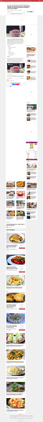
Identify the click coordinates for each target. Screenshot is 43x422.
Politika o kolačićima (22, 418)
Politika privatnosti (26, 418)
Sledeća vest (21, 78)
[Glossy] (32, 417)
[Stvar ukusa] (3, 0)
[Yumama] (18, 417)
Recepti (10, 4)
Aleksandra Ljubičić (9, 11)
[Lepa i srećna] (21, 417)
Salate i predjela (14, 4)
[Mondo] (11, 417)
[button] (24, 11)
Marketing (30, 418)
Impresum (12, 418)
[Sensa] (23, 417)
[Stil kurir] (30, 417)
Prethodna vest (10, 78)
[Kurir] (13, 417)
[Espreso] (16, 417)
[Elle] (26, 417)
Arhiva (31, 418)
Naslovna (8, 4)
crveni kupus (19, 43)
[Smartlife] (28, 417)
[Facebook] (20, 420)
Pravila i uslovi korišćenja (15, 418)
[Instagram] (21, 420)
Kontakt (19, 418)
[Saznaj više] (36, 102)
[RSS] (23, 420)
